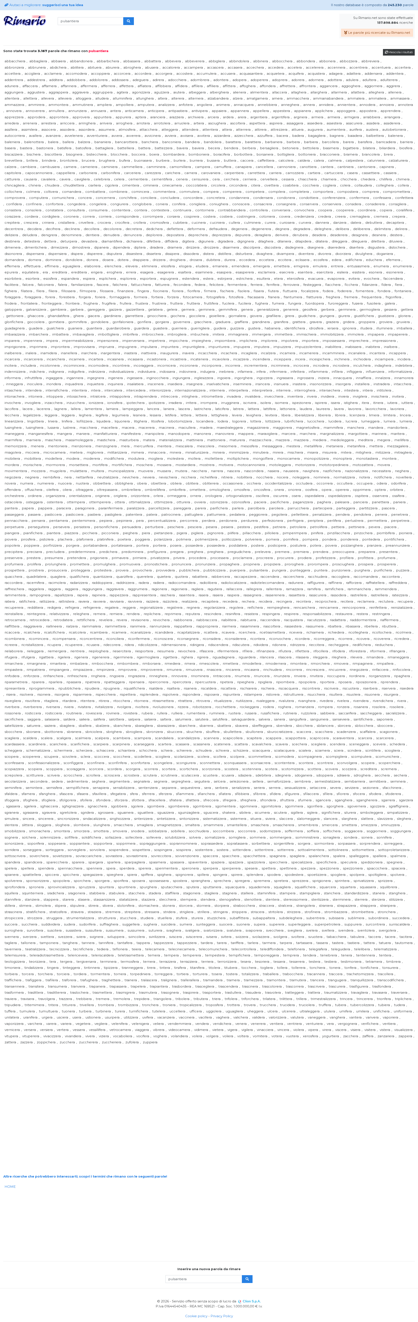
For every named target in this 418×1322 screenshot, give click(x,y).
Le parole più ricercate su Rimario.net (378, 33)
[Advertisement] (134, 1076)
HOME (10, 1187)
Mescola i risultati (400, 52)
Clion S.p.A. (252, 1301)
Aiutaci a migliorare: (45, 5)
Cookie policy (196, 1316)
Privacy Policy (222, 1316)
